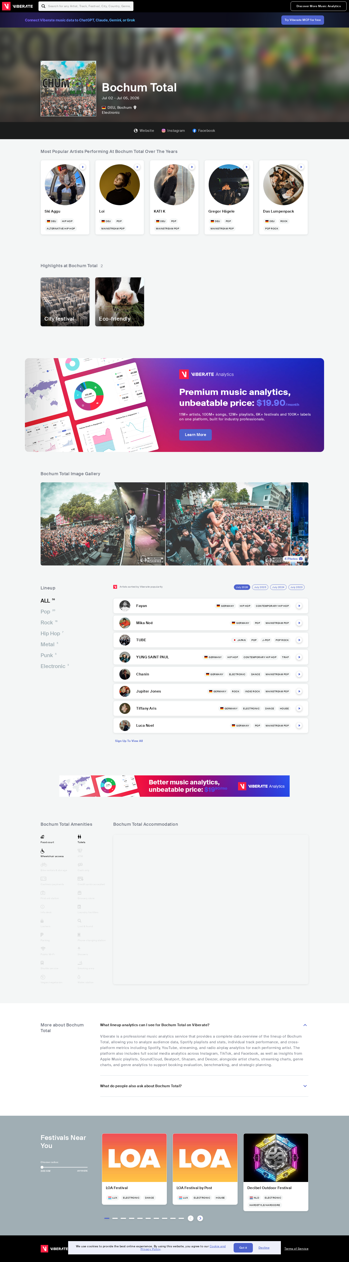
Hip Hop (52, 633)
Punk (49, 655)
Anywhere (82, 1171)
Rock (49, 622)
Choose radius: (50, 1162)
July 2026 (242, 587)
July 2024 (278, 587)
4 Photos (291, 559)
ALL (48, 600)
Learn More (195, 434)
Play (82, 167)
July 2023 (297, 587)
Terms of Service (296, 1249)
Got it (243, 1248)
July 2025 (260, 587)
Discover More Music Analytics (319, 6)
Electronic (55, 666)
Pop (48, 611)
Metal (49, 644)
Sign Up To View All (129, 741)
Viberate (17, 6)
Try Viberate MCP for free (303, 20)
